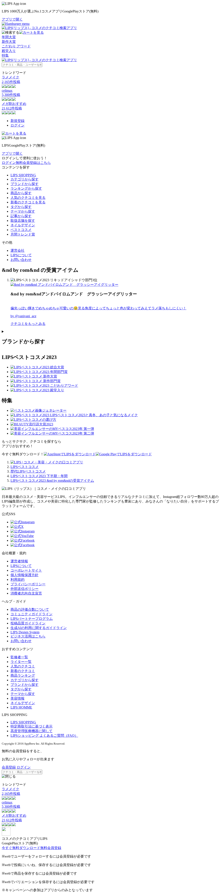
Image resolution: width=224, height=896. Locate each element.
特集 (5, 55)
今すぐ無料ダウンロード (21, 848)
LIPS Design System (24, 632)
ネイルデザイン (22, 225)
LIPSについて (21, 255)
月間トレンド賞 (22, 234)
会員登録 (9, 767)
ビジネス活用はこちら (28, 636)
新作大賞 (9, 41)
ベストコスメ (21, 230)
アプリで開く (12, 19)
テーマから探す (22, 211)
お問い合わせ (21, 260)
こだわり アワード (16, 46)
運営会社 (17, 250)
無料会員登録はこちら (33, 163)
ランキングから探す (26, 188)
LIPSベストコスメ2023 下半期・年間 (39, 476)
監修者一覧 (19, 657)
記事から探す (21, 216)
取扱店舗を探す (22, 220)
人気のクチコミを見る (28, 197)
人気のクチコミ (22, 666)
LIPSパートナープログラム (31, 618)
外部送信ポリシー (24, 589)
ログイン (17, 125)
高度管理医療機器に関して (31, 731)
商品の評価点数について (29, 609)
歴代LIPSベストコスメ (28, 471)
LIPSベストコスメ (24, 467)
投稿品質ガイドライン (28, 623)
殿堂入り (9, 51)
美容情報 (17, 698)
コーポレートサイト (26, 570)
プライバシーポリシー (28, 584)
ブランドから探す (24, 184)
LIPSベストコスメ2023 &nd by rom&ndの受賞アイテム (52, 480)
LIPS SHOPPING (23, 175)
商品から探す (21, 193)
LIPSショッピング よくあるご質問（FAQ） (44, 735)
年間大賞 (9, 37)
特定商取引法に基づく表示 (31, 726)
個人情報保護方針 (24, 575)
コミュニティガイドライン (31, 614)
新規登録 (17, 121)
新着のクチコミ (22, 671)
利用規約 (17, 579)
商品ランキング (22, 675)
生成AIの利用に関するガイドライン (38, 628)
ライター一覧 (21, 662)
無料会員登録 (50, 848)
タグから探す (21, 207)
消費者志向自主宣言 (26, 593)
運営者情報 (19, 561)
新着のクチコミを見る (28, 202)
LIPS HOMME (21, 707)
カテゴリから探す (24, 179)
